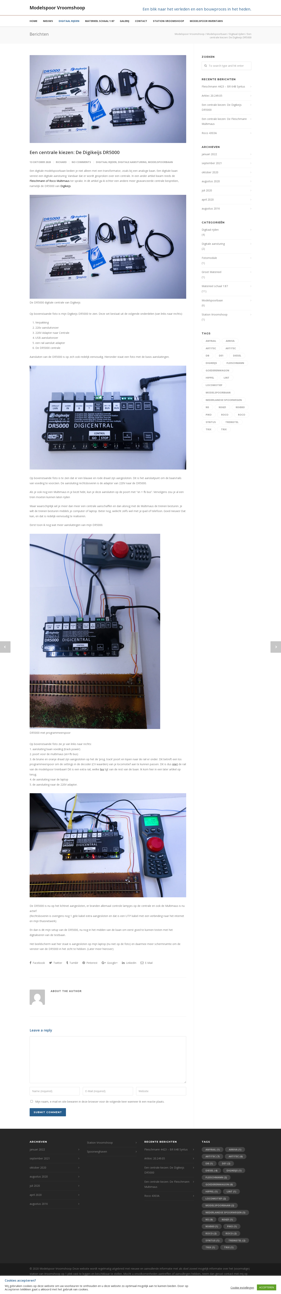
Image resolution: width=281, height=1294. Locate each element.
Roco (224, 414)
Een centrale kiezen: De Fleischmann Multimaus (224, 121)
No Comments (81, 162)
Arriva (230, 341)
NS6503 (240, 407)
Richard (61, 162)
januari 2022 (209, 154)
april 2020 (208, 199)
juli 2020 (207, 190)
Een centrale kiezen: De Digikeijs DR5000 (75, 152)
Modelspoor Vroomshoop (57, 7)
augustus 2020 (211, 181)
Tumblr (73, 963)
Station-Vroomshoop (168, 21)
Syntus (211, 422)
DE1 (221, 355)
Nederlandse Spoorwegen (224, 400)
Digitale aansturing (132, 162)
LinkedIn (130, 963)
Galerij (124, 21)
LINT (226, 377)
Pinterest (91, 963)
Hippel (210, 377)
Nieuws (48, 21)
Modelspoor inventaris (206, 21)
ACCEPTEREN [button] (266, 1287)
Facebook (38, 963)
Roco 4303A (209, 133)
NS (207, 407)
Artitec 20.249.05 (212, 95)
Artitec (211, 348)
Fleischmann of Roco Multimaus (50, 181)
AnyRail (211, 341)
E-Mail (148, 963)
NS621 (222, 407)
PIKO (209, 414)
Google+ (112, 963)
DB (207, 355)
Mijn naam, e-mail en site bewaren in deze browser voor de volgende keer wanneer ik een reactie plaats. (99, 1101)
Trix (208, 429)
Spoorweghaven (97, 1151)
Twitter (57, 963)
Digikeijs (65, 186)
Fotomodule (209, 258)
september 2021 (212, 163)
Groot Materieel (211, 272)
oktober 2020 (210, 172)
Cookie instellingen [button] (242, 1287)
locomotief (214, 385)
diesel (237, 355)
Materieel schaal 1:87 (99, 21)
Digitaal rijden (69, 21)
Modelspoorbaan (160, 162)
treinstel (232, 422)
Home (33, 21)
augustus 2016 (211, 208)
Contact (141, 21)
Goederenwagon (217, 370)
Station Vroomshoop (214, 314)
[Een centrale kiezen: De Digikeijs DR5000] (108, 99)
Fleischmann (235, 363)
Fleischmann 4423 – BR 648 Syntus (223, 86)
